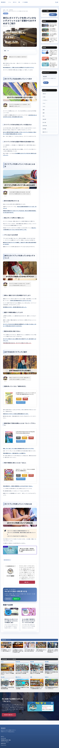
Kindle (18, 437)
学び (43, 116)
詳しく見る (46, 82)
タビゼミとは (8, 598)
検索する (52, 14)
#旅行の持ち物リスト (7, 559)
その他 (44, 97)
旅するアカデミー (12, 731)
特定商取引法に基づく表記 (6, 740)
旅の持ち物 (6, 13)
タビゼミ (3, 2)
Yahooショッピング (20, 402)
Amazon (18, 398)
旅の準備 (25, 609)
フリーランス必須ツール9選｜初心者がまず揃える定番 (53, 34)
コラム (44, 106)
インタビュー (45, 100)
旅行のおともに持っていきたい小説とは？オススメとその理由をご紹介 (11, 620)
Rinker (28, 396)
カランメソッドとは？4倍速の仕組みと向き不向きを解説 (53, 25)
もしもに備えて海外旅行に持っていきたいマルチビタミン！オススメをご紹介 (28, 620)
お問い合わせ (3, 743)
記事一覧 (14, 2)
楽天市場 (25, 398)
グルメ (44, 103)
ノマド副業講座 (25, 2)
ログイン (2, 736)
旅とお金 (44, 122)
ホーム (10, 2)
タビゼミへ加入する (9, 714)
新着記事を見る (16, 598)
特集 (19, 2)
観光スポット (45, 132)
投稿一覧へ (27, 582)
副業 (43, 112)
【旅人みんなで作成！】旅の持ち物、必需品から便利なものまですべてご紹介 (27, 550)
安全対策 (44, 119)
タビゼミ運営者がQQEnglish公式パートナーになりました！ (53, 30)
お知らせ (44, 93)
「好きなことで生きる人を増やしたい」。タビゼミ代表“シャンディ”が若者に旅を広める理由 (53, 53)
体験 (43, 109)
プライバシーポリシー (5, 741)
